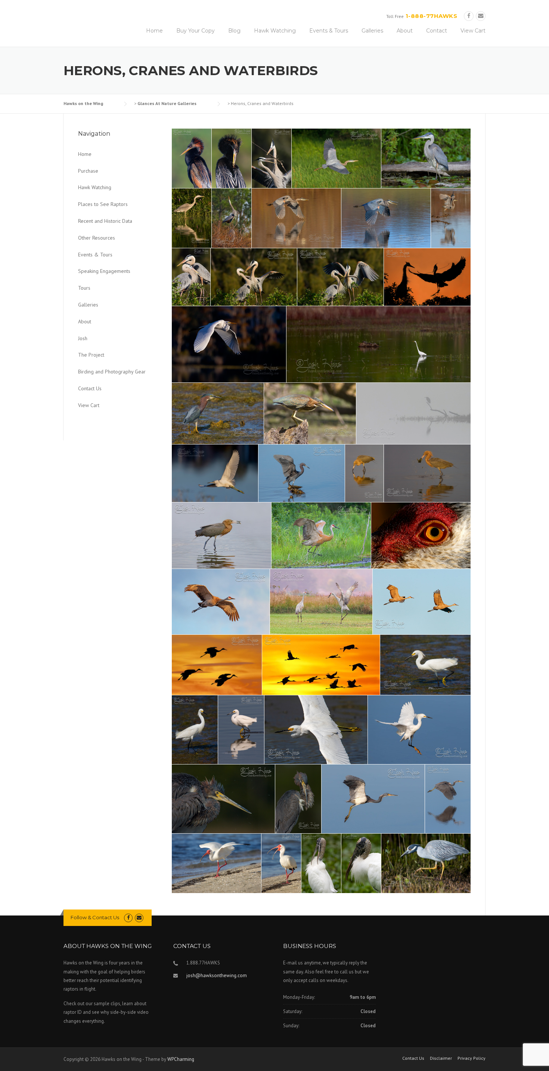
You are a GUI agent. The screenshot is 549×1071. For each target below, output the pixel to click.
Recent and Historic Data (105, 221)
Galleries (372, 30)
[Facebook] (469, 16)
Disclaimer (441, 1058)
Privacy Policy (472, 1058)
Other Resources (96, 237)
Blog (234, 30)
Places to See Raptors (103, 204)
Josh (82, 338)
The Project (91, 354)
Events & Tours (328, 30)
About (405, 30)
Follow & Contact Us (95, 917)
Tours (84, 287)
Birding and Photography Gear (112, 371)
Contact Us (90, 388)
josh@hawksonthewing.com (216, 975)
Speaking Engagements (104, 271)
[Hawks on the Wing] (70, 16)
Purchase (88, 170)
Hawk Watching (275, 30)
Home (154, 30)
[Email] (481, 16)
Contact (436, 30)
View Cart (473, 30)
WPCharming (180, 1059)
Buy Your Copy (195, 30)
